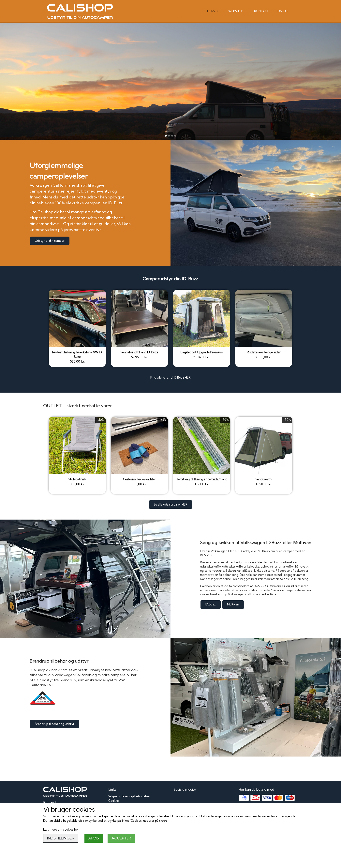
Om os (282, 11)
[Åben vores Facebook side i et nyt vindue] (177, 798)
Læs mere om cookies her (61, 829)
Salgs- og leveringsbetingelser (129, 796)
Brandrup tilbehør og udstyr (54, 724)
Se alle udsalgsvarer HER (170, 504)
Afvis (93, 838)
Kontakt (261, 11)
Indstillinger (60, 838)
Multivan (233, 604)
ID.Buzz (210, 604)
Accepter (121, 838)
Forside (213, 11)
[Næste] (315, 81)
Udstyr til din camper (50, 240)
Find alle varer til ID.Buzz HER (170, 377)
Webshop (235, 11)
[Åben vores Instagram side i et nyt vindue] (185, 798)
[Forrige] (25, 81)
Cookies (113, 801)
